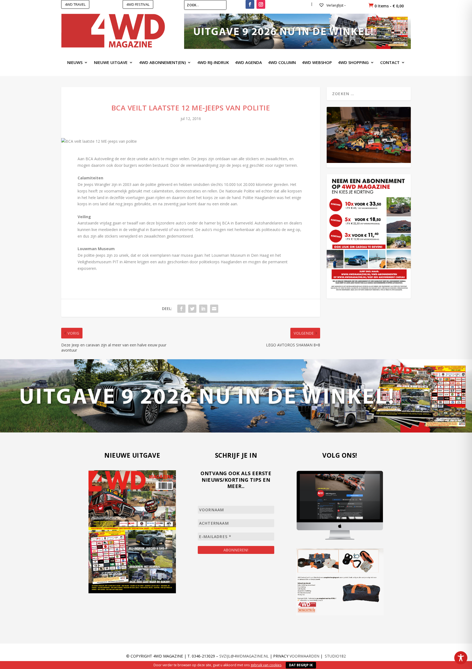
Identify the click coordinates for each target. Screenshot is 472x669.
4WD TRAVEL (75, 4)
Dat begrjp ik (301, 665)
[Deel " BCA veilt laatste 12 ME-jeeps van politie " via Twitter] (192, 308)
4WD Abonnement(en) (162, 62)
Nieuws (74, 62)
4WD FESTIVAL (137, 4)
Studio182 (335, 656)
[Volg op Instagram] (260, 4)
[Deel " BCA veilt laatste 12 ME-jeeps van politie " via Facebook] (181, 308)
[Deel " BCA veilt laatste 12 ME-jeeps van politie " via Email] (214, 308)
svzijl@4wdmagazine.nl (244, 656)
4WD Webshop (317, 62)
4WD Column (282, 62)
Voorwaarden (304, 656)
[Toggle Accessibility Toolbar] (461, 658)
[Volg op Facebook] (250, 4)
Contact (390, 62)
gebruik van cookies (265, 665)
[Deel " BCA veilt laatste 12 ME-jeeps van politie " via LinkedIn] (203, 308)
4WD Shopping (353, 62)
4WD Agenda (248, 62)
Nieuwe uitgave (111, 62)
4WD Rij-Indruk (213, 62)
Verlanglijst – (336, 5)
